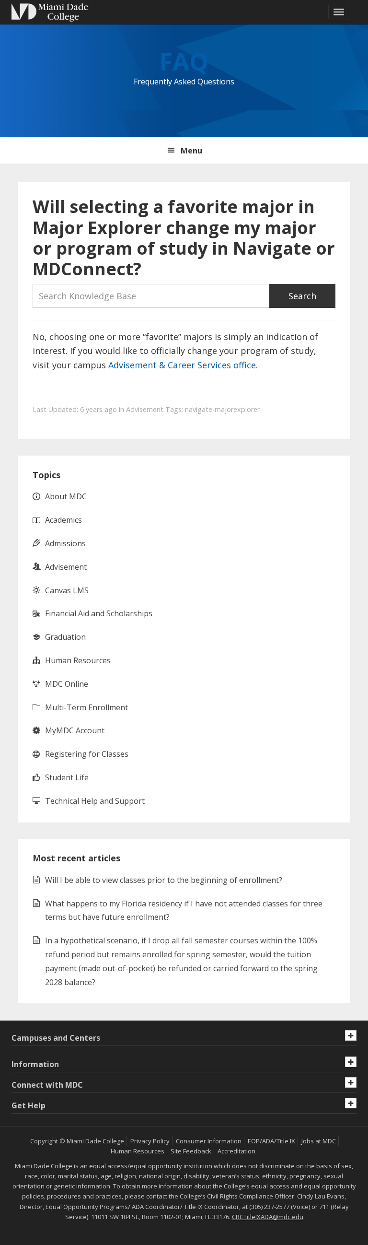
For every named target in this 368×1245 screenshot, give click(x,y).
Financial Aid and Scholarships (98, 613)
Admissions (65, 543)
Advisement (144, 409)
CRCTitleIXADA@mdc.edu (267, 1216)
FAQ (184, 61)
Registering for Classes (86, 754)
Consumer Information (209, 1141)
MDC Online (66, 684)
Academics (63, 520)
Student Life (67, 777)
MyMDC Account (74, 730)
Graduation (65, 637)
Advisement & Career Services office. (182, 365)
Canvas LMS (67, 590)
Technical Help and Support (95, 801)
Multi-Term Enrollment (86, 707)
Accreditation (236, 1151)
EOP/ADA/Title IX (271, 1141)
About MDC (66, 496)
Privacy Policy (150, 1141)
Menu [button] (191, 150)
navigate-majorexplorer (222, 409)
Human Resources (78, 660)
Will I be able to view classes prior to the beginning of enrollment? (163, 880)
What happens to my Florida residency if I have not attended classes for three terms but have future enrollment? (183, 910)
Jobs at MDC (318, 1141)
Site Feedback (191, 1151)
